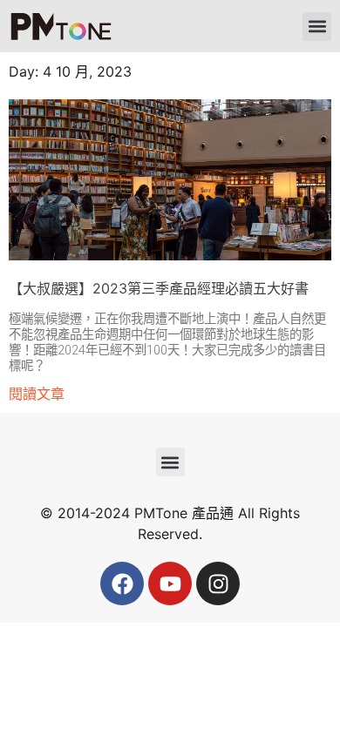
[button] (317, 26)
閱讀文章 (37, 393)
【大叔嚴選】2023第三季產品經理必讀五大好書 (159, 288)
